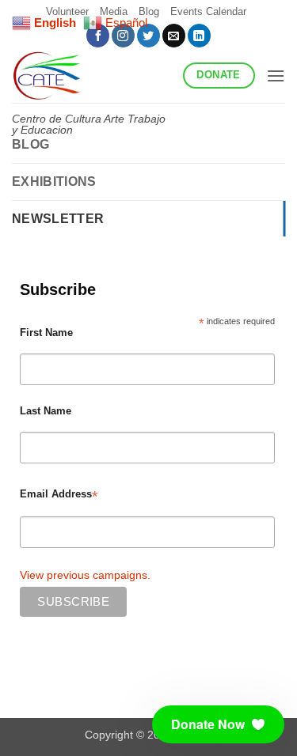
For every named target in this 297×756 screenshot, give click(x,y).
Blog (30, 144)
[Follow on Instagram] (123, 35)
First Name (46, 332)
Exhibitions (54, 181)
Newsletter (58, 218)
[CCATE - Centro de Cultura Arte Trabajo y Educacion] (91, 75)
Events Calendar (208, 11)
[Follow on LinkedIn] (199, 35)
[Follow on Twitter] (148, 35)
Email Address (58, 494)
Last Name (45, 411)
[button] (275, 75)
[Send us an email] (173, 35)
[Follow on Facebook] (97, 35)
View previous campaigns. (85, 575)
